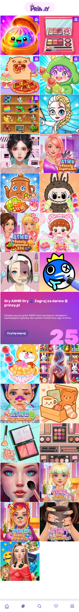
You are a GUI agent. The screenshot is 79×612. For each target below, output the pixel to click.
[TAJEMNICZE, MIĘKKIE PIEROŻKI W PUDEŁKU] (20, 35)
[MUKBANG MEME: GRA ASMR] (20, 193)
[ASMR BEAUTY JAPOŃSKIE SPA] (20, 232)
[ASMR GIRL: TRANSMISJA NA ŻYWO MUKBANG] (59, 232)
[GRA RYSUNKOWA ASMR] (59, 272)
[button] (23, 606)
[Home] (7, 606)
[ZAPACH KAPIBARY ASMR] (20, 74)
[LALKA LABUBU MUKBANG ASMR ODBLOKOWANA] (59, 193)
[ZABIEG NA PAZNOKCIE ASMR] (59, 522)
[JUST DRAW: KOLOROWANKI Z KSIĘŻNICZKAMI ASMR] (59, 114)
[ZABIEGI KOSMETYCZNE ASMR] (59, 482)
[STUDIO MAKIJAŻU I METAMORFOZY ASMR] (20, 482)
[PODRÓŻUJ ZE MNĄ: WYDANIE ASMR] (20, 561)
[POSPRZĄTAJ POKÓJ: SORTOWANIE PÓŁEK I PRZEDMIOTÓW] (59, 364)
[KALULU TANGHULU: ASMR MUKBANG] (59, 74)
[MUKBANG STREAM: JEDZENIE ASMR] (20, 364)
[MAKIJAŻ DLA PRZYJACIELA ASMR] (20, 153)
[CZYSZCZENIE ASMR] (59, 35)
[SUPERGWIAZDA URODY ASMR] (59, 153)
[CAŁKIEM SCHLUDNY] (59, 443)
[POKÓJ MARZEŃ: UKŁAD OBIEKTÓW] (59, 403)
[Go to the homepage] (39, 7)
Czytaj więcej (16, 333)
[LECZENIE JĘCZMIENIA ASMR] (20, 403)
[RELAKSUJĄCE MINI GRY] (20, 114)
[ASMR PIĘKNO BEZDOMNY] (20, 522)
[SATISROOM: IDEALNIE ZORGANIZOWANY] (20, 272)
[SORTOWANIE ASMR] (20, 443)
